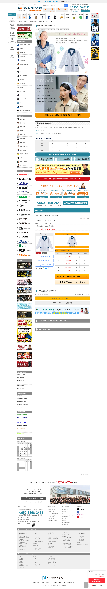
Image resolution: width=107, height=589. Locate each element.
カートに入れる (73, 276)
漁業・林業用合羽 (52, 541)
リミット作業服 (41, 29)
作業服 (21, 532)
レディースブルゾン (82, 533)
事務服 (21, 562)
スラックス (37, 535)
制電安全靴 (66, 542)
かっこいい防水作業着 (53, 538)
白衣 (21, 561)
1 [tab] (62, 333)
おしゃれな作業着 (23, 545)
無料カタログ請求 (53, 520)
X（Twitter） (82, 509)
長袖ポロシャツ (38, 548)
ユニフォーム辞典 (52, 565)
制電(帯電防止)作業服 (24, 537)
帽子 (79, 542)
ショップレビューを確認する (63, 303)
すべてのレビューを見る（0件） (63, 298)
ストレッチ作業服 (23, 543)
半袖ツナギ (51, 535)
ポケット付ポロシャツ (39, 549)
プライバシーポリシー (68, 513)
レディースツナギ (81, 536)
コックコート (37, 564)
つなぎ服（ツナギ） (53, 532)
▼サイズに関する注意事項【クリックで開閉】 (62, 154)
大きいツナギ (52, 533)
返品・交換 (51, 516)
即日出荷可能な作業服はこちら (24, 38)
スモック (57, 29)
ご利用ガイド (66, 509)
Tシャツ (36, 543)
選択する (96, 580)
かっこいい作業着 (23, 536)
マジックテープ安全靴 (68, 546)
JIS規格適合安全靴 (67, 543)
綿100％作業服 (23, 546)
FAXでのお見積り (53, 515)
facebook (81, 512)
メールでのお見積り (53, 513)
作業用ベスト (66, 534)
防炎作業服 (20, 359)
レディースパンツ (81, 535)
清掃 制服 (67, 29)
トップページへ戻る (67, 518)
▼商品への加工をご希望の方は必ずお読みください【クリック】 (63, 179)
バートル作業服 (23, 549)
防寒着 (50, 543)
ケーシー (36, 561)
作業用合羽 (51, 539)
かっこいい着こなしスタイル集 (24, 277)
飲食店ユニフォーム (24, 565)
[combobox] (53, 5)
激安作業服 (22, 542)
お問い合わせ (85, 11)
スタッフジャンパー (67, 532)
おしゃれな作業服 (21, 301)
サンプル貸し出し (53, 518)
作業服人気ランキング (22, 326)
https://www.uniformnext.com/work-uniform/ (30, 521)
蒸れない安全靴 (67, 540)
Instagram (81, 514)
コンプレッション (38, 537)
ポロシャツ (36, 545)
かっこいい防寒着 (52, 544)
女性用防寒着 (81, 539)
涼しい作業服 (20, 309)
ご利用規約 (65, 524)
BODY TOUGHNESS (39, 541)
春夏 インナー (37, 538)
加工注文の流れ (45, 256)
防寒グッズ (20, 367)
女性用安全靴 (81, 540)
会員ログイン (66, 520)
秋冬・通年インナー (39, 539)
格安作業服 (20, 395)
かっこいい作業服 (21, 269)
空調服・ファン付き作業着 (83, 544)
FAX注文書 (51, 511)
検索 (65, 5)
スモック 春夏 (52, 29)
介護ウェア (22, 564)
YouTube (81, 517)
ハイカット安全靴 (67, 547)
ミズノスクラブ (52, 561)
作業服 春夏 (22, 535)
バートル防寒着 (52, 559)
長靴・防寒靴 (66, 539)
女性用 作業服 (62, 29)
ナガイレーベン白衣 (52, 562)
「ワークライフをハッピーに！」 (45, 1)
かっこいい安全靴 (67, 537)
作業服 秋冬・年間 (23, 533)
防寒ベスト (51, 547)
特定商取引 (65, 516)
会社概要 (65, 511)
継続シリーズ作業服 (22, 351)
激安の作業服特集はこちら (23, 342)
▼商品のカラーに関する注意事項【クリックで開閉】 (62, 115)
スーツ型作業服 (21, 318)
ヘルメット (37, 567)
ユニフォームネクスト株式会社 (35, 502)
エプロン (36, 562)
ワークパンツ (37, 532)
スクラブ (36, 559)
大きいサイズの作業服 (22, 293)
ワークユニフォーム (33, 489)
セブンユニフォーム (52, 563)
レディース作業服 (21, 285)
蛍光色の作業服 (21, 433)
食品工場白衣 (22, 567)
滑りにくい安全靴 (67, 544)
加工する (73, 282)
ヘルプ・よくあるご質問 (69, 515)
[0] (95, 18)
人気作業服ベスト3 (24, 548)
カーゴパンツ (37, 533)
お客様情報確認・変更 (68, 522)
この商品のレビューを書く (83, 294)
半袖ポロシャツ (38, 546)
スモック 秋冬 (46, 29)
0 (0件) (88, 218)
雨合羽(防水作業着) (53, 537)
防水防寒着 (51, 546)
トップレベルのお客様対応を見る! (33, 498)
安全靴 (64, 536)
